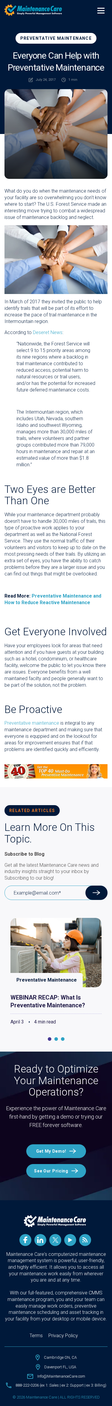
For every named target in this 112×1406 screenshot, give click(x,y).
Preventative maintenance (31, 723)
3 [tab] (63, 1039)
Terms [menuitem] (36, 1335)
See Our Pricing (51, 1171)
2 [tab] (56, 1039)
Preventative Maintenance (56, 38)
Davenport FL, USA (60, 1367)
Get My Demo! (51, 1151)
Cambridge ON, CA (60, 1357)
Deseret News (47, 332)
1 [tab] (49, 1039)
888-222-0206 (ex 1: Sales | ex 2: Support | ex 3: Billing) (61, 1385)
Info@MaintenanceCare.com (61, 1376)
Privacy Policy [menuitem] (63, 1335)
